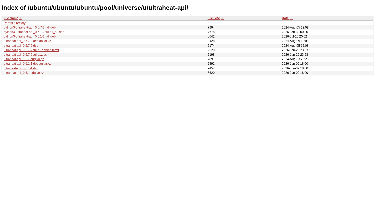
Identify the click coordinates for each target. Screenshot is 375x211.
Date (285, 18)
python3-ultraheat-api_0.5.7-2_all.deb (30, 27)
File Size (214, 18)
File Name (11, 18)
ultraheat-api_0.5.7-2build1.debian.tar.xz (31, 50)
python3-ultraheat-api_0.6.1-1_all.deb (30, 36)
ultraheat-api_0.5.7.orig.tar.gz (24, 59)
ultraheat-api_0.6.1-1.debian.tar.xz (27, 63)
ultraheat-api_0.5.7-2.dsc (21, 45)
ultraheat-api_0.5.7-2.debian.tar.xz (27, 41)
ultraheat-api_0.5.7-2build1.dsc (25, 54)
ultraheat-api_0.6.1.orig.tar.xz (24, 72)
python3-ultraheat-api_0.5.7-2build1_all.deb (34, 32)
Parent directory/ (15, 23)
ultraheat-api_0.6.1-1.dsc (21, 68)
